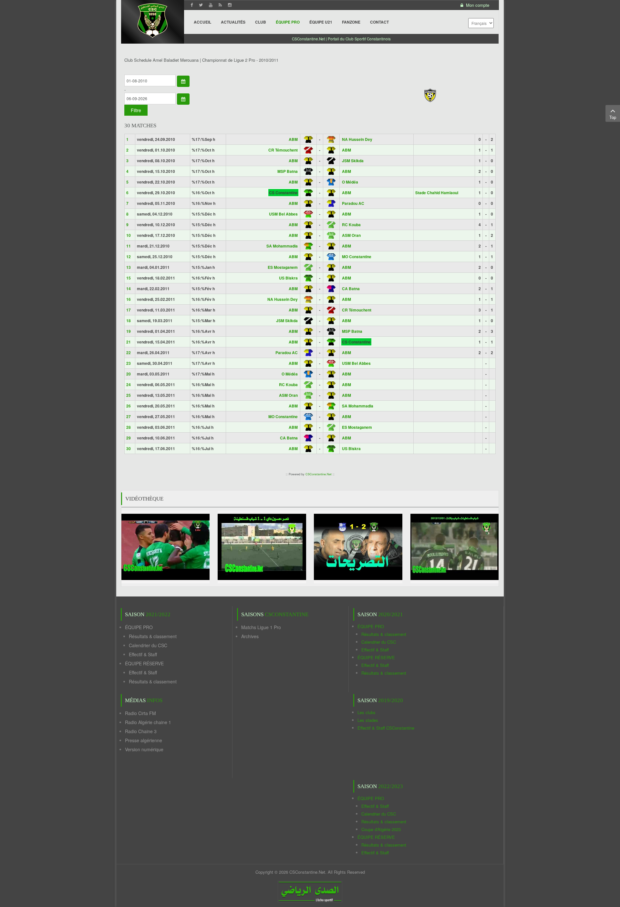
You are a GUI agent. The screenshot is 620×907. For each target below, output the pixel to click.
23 (128, 363)
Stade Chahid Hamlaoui (436, 192)
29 (128, 438)
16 (128, 299)
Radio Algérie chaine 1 (148, 722)
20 (128, 374)
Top (612, 117)
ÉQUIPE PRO (139, 627)
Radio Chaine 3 (141, 731)
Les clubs (366, 712)
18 (128, 320)
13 (128, 267)
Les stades (367, 720)
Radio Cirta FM (140, 713)
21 (128, 342)
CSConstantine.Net (318, 474)
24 (128, 384)
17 (128, 310)
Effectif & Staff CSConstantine (385, 728)
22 (128, 352)
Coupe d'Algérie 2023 (381, 829)
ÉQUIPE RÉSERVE (144, 663)
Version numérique (144, 749)
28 (128, 427)
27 (128, 416)
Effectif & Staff (143, 654)
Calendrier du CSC (148, 645)
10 (128, 235)
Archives (250, 636)
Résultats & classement (153, 636)
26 (128, 406)
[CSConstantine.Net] (152, 19)
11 (128, 246)
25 (128, 395)
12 (128, 256)
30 (128, 448)
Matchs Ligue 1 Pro (261, 627)
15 (128, 278)
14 (128, 288)
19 (128, 331)
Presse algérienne (143, 740)
